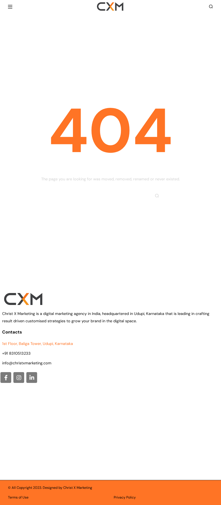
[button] (211, 6)
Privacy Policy (125, 497)
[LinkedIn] (31, 377)
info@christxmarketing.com (26, 363)
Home (98, 47)
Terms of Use (18, 497)
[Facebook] (5, 377)
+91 (16, 353)
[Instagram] (18, 377)
